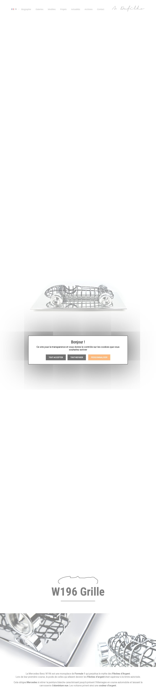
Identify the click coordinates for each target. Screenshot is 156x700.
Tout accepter (56, 357)
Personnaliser (99, 357)
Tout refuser (76, 357)
